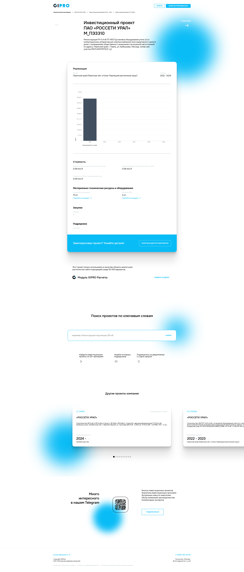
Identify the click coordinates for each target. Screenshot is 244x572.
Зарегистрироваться (178, 6)
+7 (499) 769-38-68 (183, 555)
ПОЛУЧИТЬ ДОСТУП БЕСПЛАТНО (155, 243)
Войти (159, 6)
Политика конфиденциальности (88, 565)
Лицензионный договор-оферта (64, 565)
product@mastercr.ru (61, 555)
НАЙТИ (168, 335)
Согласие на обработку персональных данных (117, 565)
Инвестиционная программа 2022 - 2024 (100, 12)
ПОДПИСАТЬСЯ (152, 512)
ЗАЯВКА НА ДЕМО (161, 277)
